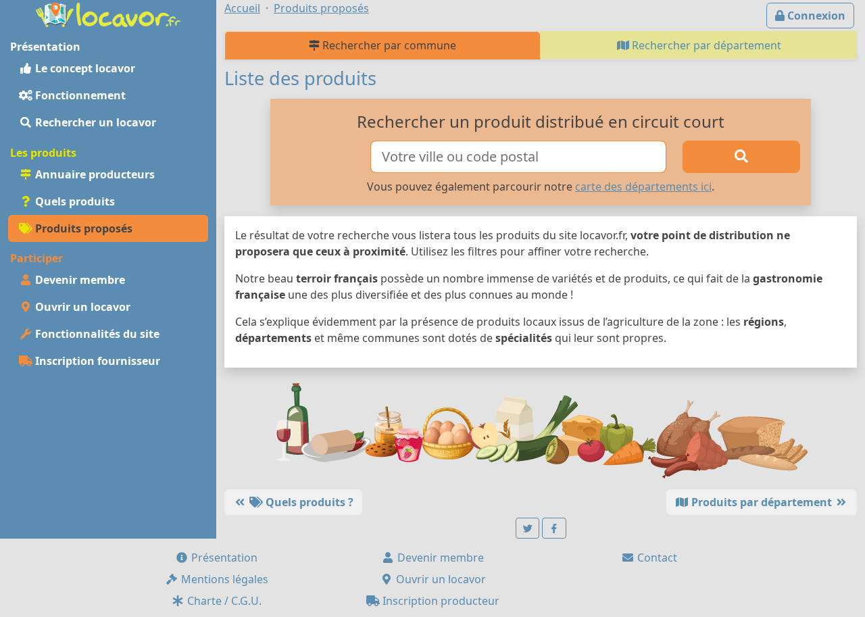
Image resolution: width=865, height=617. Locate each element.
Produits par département (762, 502)
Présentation (223, 557)
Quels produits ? (308, 502)
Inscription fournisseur (96, 360)
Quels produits (73, 201)
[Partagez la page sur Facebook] (554, 528)
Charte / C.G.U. (223, 600)
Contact (656, 557)
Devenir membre (78, 279)
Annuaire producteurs (93, 174)
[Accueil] (108, 13)
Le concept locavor (83, 68)
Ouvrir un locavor (81, 306)
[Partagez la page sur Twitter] (528, 528)
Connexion (815, 15)
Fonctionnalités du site (95, 333)
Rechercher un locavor (94, 122)
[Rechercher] (741, 157)
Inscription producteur (439, 600)
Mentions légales (223, 579)
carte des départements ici (643, 186)
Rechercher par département (705, 45)
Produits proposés (82, 228)
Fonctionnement (79, 95)
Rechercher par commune (388, 45)
